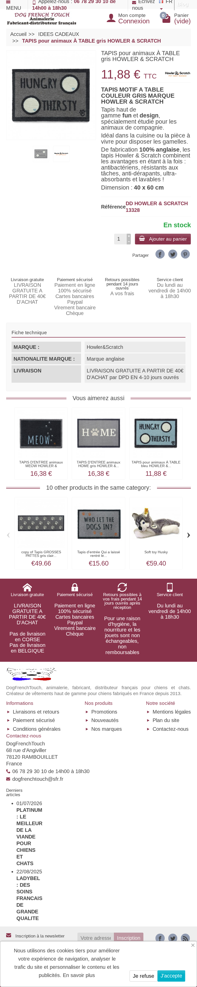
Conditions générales (37, 729)
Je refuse (143, 976)
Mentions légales (172, 712)
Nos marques (106, 729)
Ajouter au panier (168, 239)
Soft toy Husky (156, 552)
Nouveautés (105, 720)
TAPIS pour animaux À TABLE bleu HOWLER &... (156, 464)
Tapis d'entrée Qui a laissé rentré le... (98, 554)
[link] (159, 254)
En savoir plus (79, 975)
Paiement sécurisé (34, 720)
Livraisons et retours (36, 712)
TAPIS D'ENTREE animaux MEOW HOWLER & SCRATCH (41, 466)
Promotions (104, 712)
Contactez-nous (171, 729)
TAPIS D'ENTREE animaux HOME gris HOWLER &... (98, 464)
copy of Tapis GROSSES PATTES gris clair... (41, 554)
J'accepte (171, 976)
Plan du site (166, 720)
